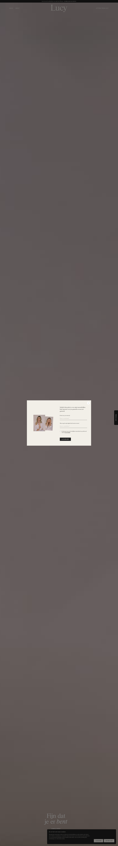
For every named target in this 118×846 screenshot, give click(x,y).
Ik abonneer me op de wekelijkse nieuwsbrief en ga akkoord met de (74, 432)
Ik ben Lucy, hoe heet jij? (65, 415)
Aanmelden (65, 439)
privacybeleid (67, 432)
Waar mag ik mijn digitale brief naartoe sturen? (69, 423)
